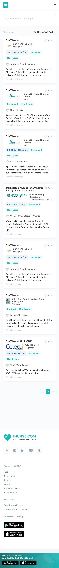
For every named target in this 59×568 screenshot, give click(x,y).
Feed (6, 472)
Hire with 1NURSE (12, 488)
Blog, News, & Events (13, 505)
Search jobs (9, 476)
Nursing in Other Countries (15, 509)
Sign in (7, 484)
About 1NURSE (10, 492)
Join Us (7, 480)
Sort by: (43, 32)
